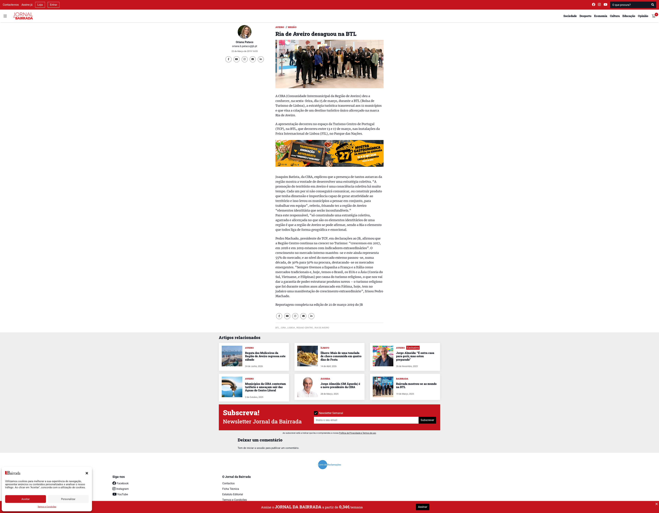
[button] (87, 473)
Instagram (122, 489)
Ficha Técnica (230, 489)
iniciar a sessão (256, 448)
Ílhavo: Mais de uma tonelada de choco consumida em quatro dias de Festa (341, 356)
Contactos (228, 483)
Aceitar (25, 499)
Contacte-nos (11, 4)
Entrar (53, 4)
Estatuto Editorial (232, 494)
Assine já (26, 4)
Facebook (122, 483)
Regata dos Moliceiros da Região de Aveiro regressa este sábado (265, 356)
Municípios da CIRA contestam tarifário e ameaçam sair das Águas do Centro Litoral (265, 387)
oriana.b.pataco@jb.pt (244, 46)
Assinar (422, 507)
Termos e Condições (47, 507)
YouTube (122, 494)
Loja (40, 4)
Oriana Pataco (244, 42)
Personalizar (68, 499)
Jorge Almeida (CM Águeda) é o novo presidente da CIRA (340, 385)
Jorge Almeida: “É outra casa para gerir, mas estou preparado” (415, 356)
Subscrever (427, 420)
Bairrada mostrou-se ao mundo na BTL (416, 385)
